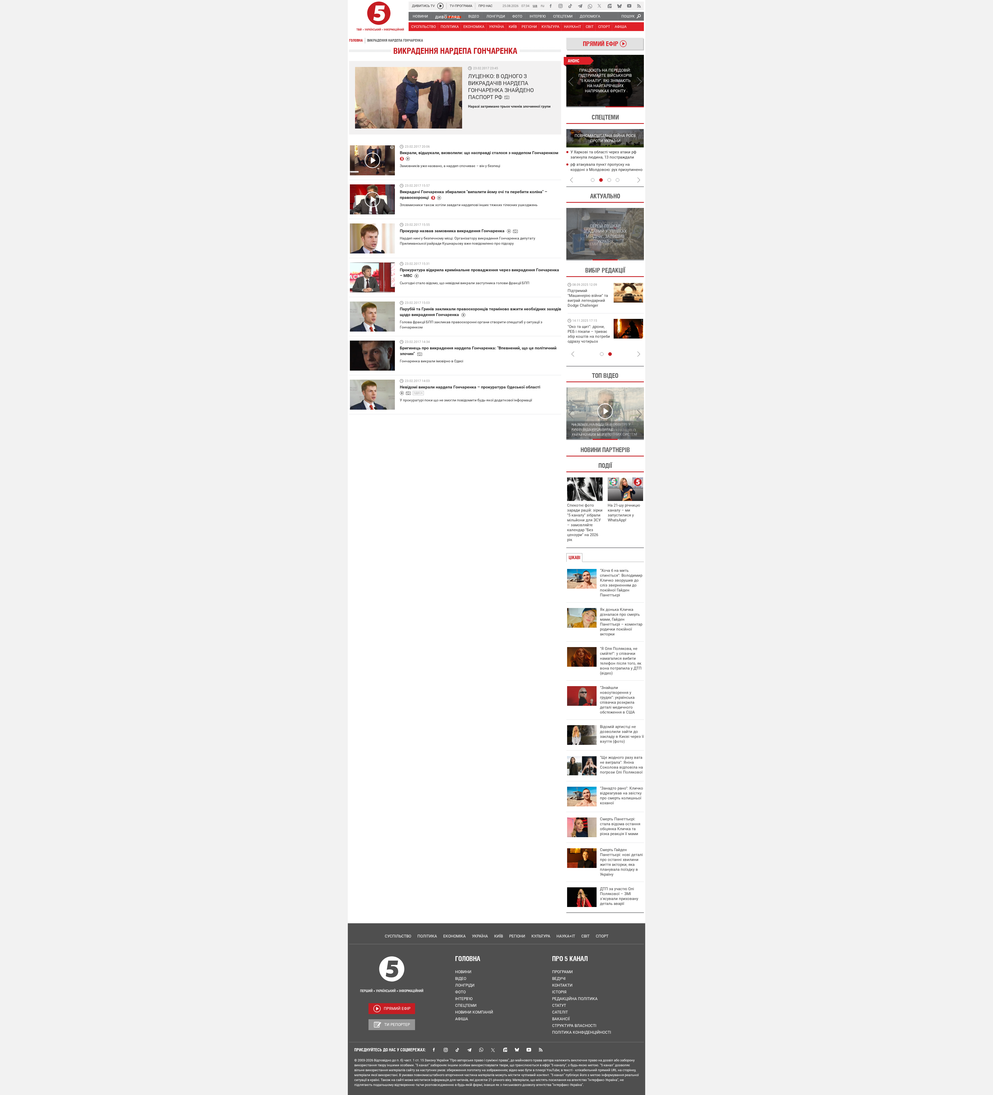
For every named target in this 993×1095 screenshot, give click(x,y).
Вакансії (561, 1019)
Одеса (418, 393)
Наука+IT (565, 936)
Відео (460, 978)
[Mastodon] (609, 6)
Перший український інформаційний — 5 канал (379, 17)
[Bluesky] (619, 6)
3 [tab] (609, 180)
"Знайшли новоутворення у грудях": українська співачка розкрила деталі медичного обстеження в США (617, 700)
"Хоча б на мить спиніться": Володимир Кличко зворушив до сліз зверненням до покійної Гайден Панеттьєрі (621, 582)
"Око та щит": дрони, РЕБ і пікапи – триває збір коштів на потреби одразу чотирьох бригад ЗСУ (589, 336)
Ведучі (559, 978)
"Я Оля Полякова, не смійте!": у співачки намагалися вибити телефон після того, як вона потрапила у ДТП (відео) (621, 661)
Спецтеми (466, 1005)
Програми (562, 972)
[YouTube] (629, 6)
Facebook (434, 1050)
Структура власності (574, 1025)
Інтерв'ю (463, 998)
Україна (480, 936)
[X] (600, 6)
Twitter (493, 1050)
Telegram (469, 1050)
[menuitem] (420, 16)
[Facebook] (550, 6)
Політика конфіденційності (581, 1032)
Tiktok (457, 1050)
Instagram (445, 1050)
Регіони (517, 936)
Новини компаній (474, 1012)
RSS (541, 1050)
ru (542, 5)
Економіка (454, 936)
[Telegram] (580, 6)
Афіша (461, 1019)
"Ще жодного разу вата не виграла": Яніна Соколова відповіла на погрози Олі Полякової (621, 765)
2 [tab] (624, 106)
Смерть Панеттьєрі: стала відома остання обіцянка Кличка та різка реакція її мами (620, 826)
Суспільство (398, 936)
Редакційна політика (575, 998)
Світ (585, 936)
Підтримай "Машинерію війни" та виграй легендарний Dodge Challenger (588, 298)
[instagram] (560, 6)
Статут (559, 1005)
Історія (559, 992)
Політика (427, 936)
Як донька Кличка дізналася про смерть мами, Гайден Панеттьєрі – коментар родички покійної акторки (621, 621)
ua (535, 5)
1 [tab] (585, 106)
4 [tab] (617, 180)
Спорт (602, 936)
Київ (498, 936)
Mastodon (505, 1050)
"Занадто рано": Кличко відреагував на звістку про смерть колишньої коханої (621, 795)
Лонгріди (465, 985)
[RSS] (639, 6)
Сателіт (560, 1012)
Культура (540, 936)
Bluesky (517, 1050)
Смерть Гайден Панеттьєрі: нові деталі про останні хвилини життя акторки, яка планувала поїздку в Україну (621, 862)
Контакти (562, 985)
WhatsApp (481, 1050)
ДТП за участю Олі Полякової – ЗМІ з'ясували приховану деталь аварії (619, 896)
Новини (463, 972)
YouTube (529, 1050)
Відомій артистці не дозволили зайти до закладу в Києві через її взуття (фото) (622, 734)
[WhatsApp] (590, 6)
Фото (460, 992)
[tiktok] (570, 6)
